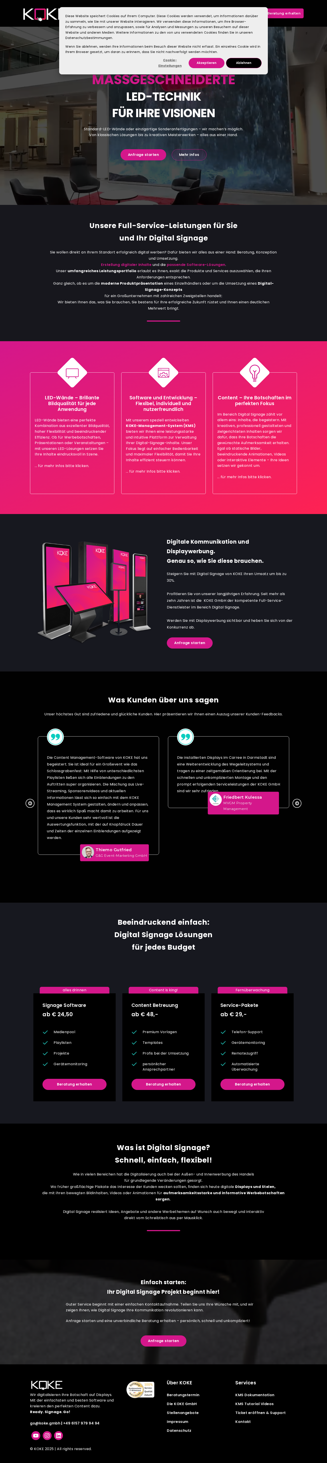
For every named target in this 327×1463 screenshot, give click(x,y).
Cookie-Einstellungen (170, 63)
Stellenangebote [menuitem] (183, 1412)
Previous (30, 803)
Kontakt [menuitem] (243, 1421)
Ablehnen (243, 63)
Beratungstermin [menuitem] (183, 1395)
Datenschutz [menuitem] (179, 1430)
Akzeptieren (206, 63)
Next (297, 803)
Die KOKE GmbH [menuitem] (182, 1403)
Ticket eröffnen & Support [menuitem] (260, 1412)
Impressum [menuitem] (177, 1421)
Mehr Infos (189, 154)
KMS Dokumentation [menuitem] (255, 1395)
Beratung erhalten (74, 1084)
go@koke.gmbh (45, 1423)
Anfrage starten (143, 154)
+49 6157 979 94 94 (81, 1423)
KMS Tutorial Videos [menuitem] (254, 1403)
